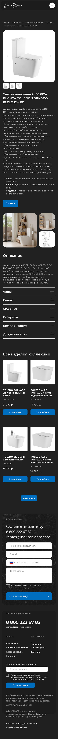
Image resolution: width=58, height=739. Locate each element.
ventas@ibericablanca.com (28, 537)
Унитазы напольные (34, 22)
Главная (6, 22)
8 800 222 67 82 (19, 532)
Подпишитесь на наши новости (21, 664)
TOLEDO (49, 22)
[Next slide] (50, 56)
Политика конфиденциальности (21, 723)
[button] (52, 5)
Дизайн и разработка (16, 727)
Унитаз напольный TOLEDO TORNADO (20, 26)
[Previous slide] (8, 56)
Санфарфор (17, 22)
